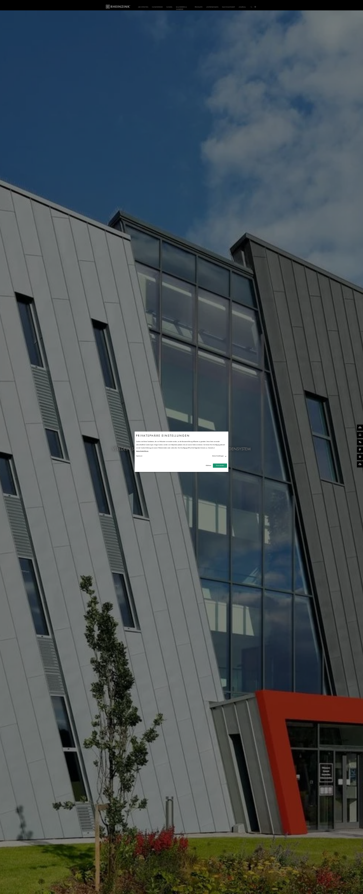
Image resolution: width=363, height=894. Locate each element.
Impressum (139, 456)
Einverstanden (220, 465)
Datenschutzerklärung (142, 451)
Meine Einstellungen (218, 456)
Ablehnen (208, 465)
